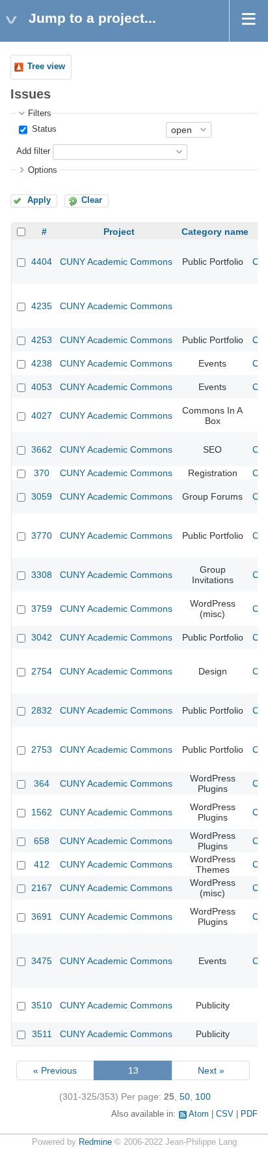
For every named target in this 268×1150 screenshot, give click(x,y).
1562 (41, 812)
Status (43, 129)
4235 (41, 306)
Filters (39, 113)
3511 (42, 1034)
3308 (41, 574)
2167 (41, 888)
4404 (41, 261)
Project (119, 231)
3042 (41, 637)
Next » (211, 1070)
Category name (214, 231)
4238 (41, 363)
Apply (39, 200)
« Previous (55, 1070)
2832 (41, 710)
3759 (41, 608)
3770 (41, 535)
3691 (41, 916)
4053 (41, 387)
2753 (41, 749)
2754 (41, 671)
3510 (41, 1005)
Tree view (46, 66)
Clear (91, 200)
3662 (41, 449)
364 (41, 783)
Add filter (33, 151)
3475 (41, 961)
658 (41, 841)
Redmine (95, 1142)
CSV (225, 1114)
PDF (249, 1114)
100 (203, 1096)
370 (41, 473)
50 (185, 1096)
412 (41, 864)
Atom (199, 1114)
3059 (41, 496)
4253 (41, 340)
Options (42, 170)
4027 (41, 415)
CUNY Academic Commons (116, 261)
